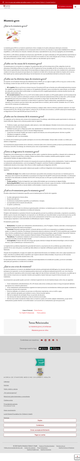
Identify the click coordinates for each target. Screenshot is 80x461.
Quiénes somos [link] (8, 400)
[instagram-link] (45, 340)
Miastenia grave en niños (40, 330)
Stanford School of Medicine (66, 448)
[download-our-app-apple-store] (43, 348)
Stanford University (46, 450)
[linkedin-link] (49, 340)
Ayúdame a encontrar (66, 6)
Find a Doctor (38, 310)
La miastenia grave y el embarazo (40, 326)
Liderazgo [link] (6, 382)
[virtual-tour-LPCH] (42, 340)
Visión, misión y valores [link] (11, 389)
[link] (40, 367)
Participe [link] (6, 418)
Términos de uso (60, 446)
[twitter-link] (57, 340)
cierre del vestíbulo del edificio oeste (20, 2)
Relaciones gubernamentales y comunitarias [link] (17, 397)
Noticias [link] (6, 385)
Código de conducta (29, 448)
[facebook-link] (53, 340)
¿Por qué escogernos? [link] (10, 393)
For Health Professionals (26, 313)
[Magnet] (40, 362)
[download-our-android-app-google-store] (55, 348)
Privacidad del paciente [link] (10, 404)
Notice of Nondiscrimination (46, 446)
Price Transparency (42, 448)
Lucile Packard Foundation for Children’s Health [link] (18, 414)
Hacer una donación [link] (10, 410)
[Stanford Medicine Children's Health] (29, 6)
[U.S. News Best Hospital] (40, 372)
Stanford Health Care (33, 450)
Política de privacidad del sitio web (13, 448)
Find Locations (41, 313)
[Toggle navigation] (75, 7)
